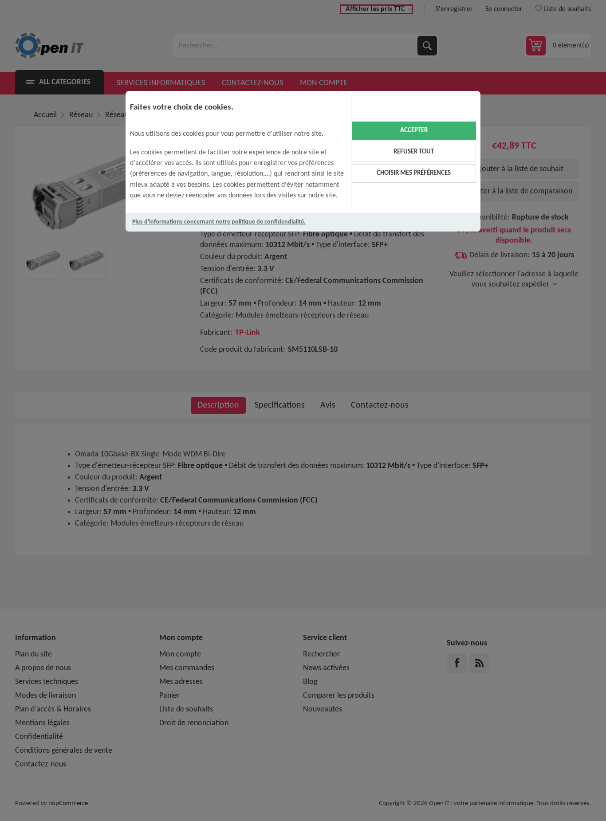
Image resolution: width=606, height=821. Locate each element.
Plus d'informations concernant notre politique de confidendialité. (219, 222)
